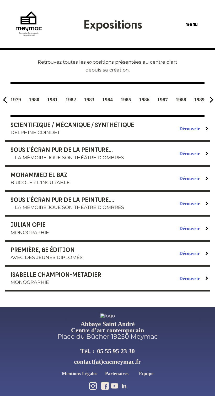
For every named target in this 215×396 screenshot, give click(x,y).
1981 (52, 99)
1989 (199, 99)
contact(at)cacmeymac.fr (107, 361)
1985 (126, 99)
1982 (71, 99)
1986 (144, 99)
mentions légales (79, 373)
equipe (146, 373)
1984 (107, 99)
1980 (34, 99)
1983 (89, 99)
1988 (181, 99)
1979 (15, 99)
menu (191, 24)
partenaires (116, 373)
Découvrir (189, 128)
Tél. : (107, 351)
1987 (162, 99)
